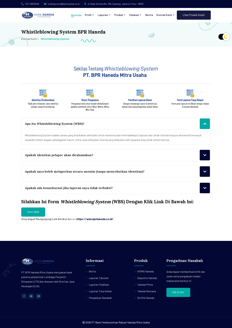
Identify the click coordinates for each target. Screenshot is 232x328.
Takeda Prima (145, 284)
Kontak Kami (164, 14)
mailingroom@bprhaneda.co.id (63, 3)
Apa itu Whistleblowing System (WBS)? (54, 124)
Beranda (76, 15)
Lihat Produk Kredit (194, 14)
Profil (88, 14)
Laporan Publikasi (99, 284)
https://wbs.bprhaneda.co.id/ (94, 219)
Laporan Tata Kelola (100, 291)
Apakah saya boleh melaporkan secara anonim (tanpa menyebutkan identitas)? (84, 171)
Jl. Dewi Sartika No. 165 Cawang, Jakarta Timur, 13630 (115, 3)
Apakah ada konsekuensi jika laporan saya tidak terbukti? (69, 188)
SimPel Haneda (145, 297)
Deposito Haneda (147, 278)
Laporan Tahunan (99, 278)
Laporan (103, 14)
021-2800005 (32, 3)
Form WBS (33, 211)
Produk (118, 14)
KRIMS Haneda (145, 271)
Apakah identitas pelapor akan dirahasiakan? (59, 155)
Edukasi (134, 14)
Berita (149, 14)
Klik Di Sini (178, 292)
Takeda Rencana (146, 291)
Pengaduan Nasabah (100, 297)
